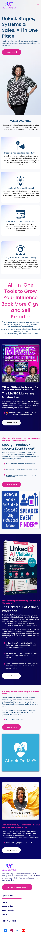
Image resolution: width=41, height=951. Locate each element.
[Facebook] (5, 930)
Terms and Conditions (26, 945)
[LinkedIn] (17, 930)
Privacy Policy (12, 945)
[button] (38, 5)
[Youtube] (23, 930)
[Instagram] (11, 930)
